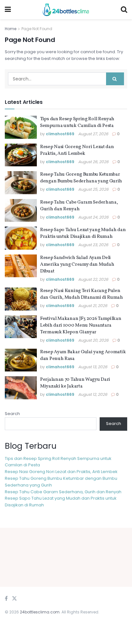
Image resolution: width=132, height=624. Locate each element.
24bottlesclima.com (40, 612)
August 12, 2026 (92, 394)
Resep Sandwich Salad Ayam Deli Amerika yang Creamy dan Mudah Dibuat (77, 264)
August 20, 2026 (93, 340)
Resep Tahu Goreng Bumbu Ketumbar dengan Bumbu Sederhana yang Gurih (81, 178)
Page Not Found (36, 28)
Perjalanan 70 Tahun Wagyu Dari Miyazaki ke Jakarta (75, 383)
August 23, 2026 (93, 244)
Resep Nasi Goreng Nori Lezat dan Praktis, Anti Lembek (77, 150)
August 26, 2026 (93, 161)
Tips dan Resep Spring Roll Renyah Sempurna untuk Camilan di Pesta (77, 122)
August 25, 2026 (93, 189)
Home (10, 28)
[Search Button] (115, 78)
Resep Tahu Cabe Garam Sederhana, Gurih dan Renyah (79, 205)
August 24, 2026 (93, 217)
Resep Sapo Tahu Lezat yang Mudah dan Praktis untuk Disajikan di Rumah (83, 233)
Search (12, 414)
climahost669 (60, 134)
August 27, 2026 (93, 134)
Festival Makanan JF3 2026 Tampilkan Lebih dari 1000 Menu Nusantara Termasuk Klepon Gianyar (80, 325)
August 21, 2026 (92, 305)
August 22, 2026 (93, 279)
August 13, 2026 (92, 367)
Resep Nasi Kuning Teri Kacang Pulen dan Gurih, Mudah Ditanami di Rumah (81, 294)
